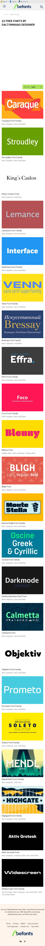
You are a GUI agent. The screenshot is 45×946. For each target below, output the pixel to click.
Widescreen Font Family (13, 889)
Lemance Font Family (12, 230)
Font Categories (7, 124)
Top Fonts (35, 926)
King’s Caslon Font (10, 194)
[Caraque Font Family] (22, 105)
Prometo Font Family (12, 706)
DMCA (23, 924)
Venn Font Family (10, 303)
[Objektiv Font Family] (22, 653)
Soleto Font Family (10, 742)
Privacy (15, 924)
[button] (42, 7)
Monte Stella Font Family (13, 523)
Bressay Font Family (11, 340)
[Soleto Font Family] (22, 726)
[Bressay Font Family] (22, 324)
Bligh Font (6, 486)
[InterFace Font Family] (22, 251)
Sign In (4, 1)
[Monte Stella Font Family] (22, 507)
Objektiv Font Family (11, 669)
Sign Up (12, 1)
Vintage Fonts (31, 453)
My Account (24, 1)
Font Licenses (33, 924)
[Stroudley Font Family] (22, 141)
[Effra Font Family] (22, 361)
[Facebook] (24, 941)
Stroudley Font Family (12, 157)
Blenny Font (7, 450)
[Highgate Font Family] (22, 800)
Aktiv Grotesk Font (10, 852)
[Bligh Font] (22, 470)
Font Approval (12, 926)
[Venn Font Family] (22, 288)
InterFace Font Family (12, 267)
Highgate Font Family (12, 816)
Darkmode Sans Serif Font (14, 596)
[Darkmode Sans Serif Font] (22, 580)
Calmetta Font (8, 633)
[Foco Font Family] (22, 397)
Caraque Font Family (11, 121)
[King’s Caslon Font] (22, 178)
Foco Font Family (10, 413)
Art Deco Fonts (7, 892)
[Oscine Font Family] (22, 544)
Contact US (24, 926)
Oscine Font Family (11, 559)
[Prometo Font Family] (22, 690)
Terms (8, 924)
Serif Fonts (18, 197)
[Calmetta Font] (22, 617)
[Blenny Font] (22, 434)
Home (5, 14)
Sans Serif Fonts (20, 124)
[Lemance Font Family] (22, 214)
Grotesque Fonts (20, 855)
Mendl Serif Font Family (13, 779)
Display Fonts (7, 453)
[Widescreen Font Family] (22, 873)
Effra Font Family (10, 377)
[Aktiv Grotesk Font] (22, 836)
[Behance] (21, 941)
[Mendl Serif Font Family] (22, 763)
